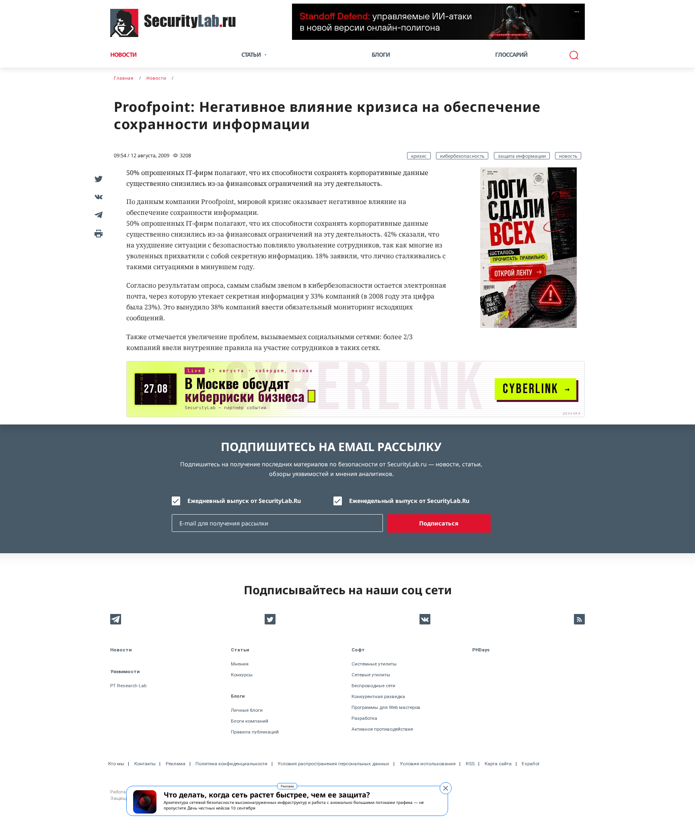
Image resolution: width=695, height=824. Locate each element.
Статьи (240, 650)
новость (568, 155)
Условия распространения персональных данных (333, 763)
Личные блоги (247, 710)
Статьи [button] (251, 54)
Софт (358, 650)
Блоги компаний (249, 721)
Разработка (364, 718)
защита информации (522, 155)
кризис (419, 155)
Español (530, 763)
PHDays (480, 650)
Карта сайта (498, 763)
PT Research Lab (128, 685)
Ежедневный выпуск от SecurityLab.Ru (244, 501)
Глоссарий (511, 54)
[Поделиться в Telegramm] (97, 214)
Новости (123, 54)
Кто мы (116, 763)
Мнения (240, 664)
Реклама (287, 786)
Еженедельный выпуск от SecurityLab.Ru (409, 501)
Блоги (381, 54)
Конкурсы (242, 675)
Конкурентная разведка (378, 696)
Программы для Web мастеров (386, 707)
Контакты (145, 763)
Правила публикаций (255, 732)
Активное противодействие (382, 729)
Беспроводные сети (373, 685)
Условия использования (428, 763)
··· (576, 11)
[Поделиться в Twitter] (97, 178)
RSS (470, 763)
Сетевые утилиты (371, 675)
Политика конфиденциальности (231, 763)
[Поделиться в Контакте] (97, 196)
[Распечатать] (97, 232)
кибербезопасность (462, 155)
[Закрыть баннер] (446, 788)
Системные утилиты (374, 664)
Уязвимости (125, 671)
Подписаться (439, 523)
